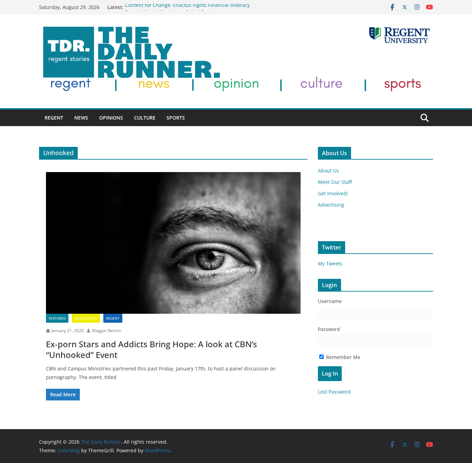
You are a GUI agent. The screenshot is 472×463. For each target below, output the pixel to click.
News (81, 117)
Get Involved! (333, 193)
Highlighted (86, 318)
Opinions (111, 117)
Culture (144, 117)
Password (329, 329)
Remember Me (342, 357)
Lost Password (334, 391)
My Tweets (330, 263)
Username (330, 301)
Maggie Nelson (106, 330)
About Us (328, 170)
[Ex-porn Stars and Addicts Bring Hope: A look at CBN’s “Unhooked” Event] (173, 243)
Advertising (331, 204)
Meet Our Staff (335, 182)
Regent (54, 117)
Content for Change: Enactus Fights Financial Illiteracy (187, 7)
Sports (176, 117)
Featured (57, 318)
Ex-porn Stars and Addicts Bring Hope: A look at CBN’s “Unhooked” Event (151, 349)
